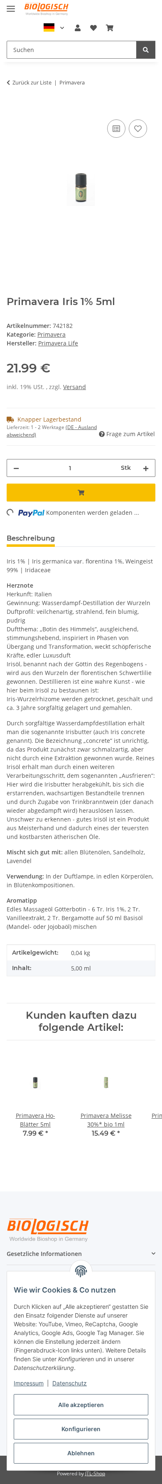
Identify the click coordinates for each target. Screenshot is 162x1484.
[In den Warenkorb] (13, 108)
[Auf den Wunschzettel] (138, 128)
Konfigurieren (81, 1428)
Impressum (29, 1383)
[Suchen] (145, 50)
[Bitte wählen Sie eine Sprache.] (54, 28)
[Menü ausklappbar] (11, 5)
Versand (74, 387)
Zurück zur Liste (32, 82)
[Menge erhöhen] (146, 467)
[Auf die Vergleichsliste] (116, 128)
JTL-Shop (95, 1473)
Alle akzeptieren (81, 1404)
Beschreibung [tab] (31, 538)
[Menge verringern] (16, 467)
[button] (77, 28)
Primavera (51, 334)
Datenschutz (69, 1383)
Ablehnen (81, 1453)
